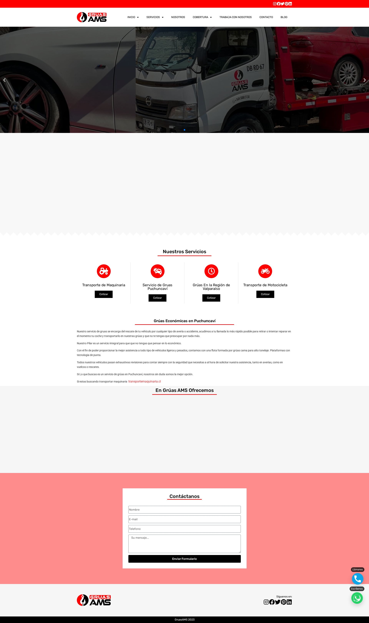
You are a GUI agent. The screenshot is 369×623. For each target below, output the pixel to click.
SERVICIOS (153, 17)
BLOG (284, 17)
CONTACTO (266, 17)
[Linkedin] (290, 4)
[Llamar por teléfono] (357, 579)
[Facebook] (279, 4)
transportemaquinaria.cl (144, 381)
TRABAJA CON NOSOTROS (235, 17)
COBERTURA (200, 17)
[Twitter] (282, 4)
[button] (4, 79)
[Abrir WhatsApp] (357, 598)
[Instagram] (275, 4)
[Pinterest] (286, 4)
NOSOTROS (178, 17)
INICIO (131, 17)
